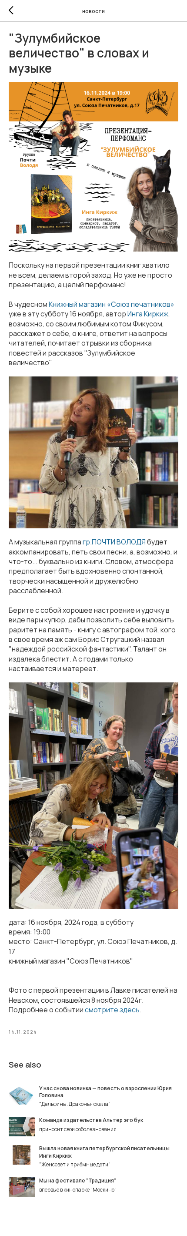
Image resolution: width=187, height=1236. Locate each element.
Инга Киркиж (147, 314)
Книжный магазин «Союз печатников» (111, 304)
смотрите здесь (112, 1009)
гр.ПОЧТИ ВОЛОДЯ (114, 542)
